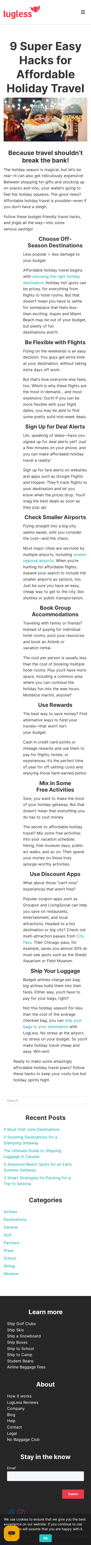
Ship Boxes (17, 1342)
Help (11, 1420)
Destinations (15, 1219)
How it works (19, 1396)
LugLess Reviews (22, 1402)
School (10, 1258)
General (11, 1227)
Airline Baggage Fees (26, 1367)
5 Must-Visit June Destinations (32, 1129)
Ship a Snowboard (24, 1336)
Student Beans (20, 1360)
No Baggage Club (23, 1439)
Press (9, 1250)
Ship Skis (15, 1329)
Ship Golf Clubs (21, 1323)
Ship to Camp (19, 1354)
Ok (45, 1538)
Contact (14, 1427)
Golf (7, 1235)
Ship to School (20, 1348)
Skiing (9, 1266)
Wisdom (11, 1273)
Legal (12, 1433)
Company (16, 1408)
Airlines (10, 1211)
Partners (11, 1242)
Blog (11, 1414)
